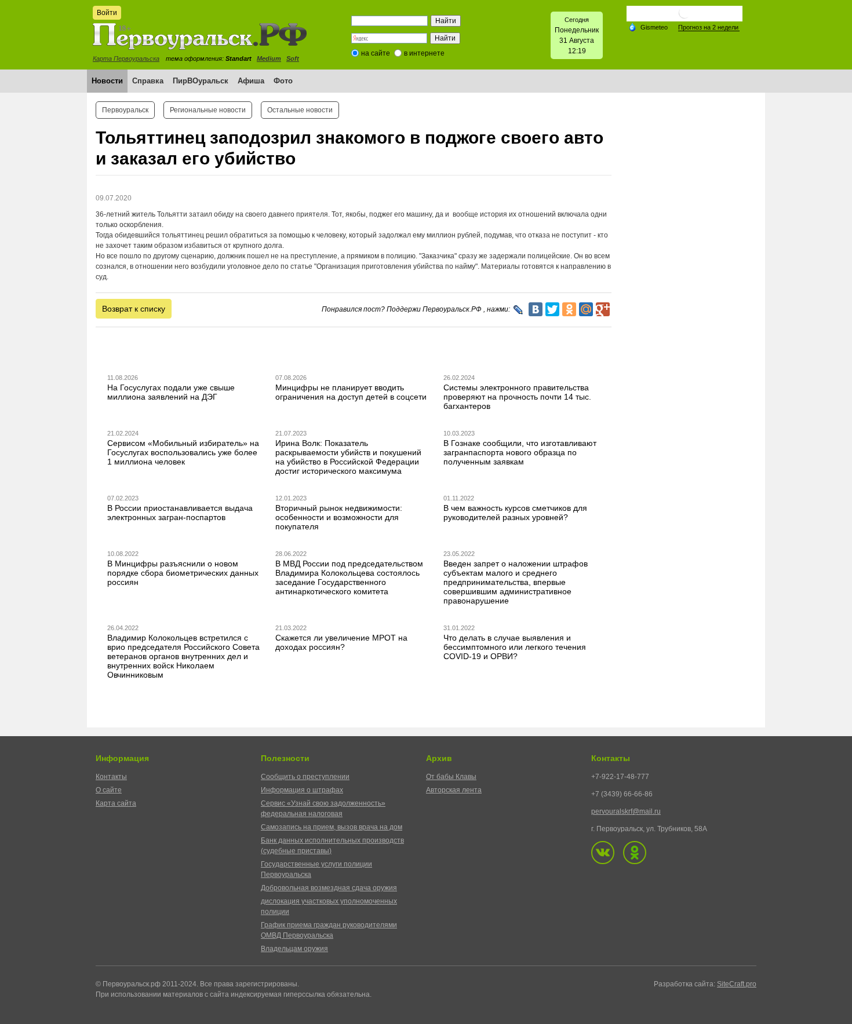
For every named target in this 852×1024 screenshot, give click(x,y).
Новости (107, 80)
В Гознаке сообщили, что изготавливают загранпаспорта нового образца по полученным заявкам (519, 452)
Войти (107, 13)
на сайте (375, 53)
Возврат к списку (133, 308)
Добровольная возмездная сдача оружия (329, 888)
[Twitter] (552, 309)
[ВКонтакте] (535, 309)
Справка (147, 80)
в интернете (424, 53)
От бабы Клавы (451, 777)
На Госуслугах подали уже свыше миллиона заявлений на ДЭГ (171, 392)
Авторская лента (454, 790)
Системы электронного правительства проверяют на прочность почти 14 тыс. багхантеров (517, 397)
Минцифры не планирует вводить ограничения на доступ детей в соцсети (351, 392)
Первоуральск (125, 110)
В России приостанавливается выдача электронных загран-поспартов (180, 512)
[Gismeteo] (648, 26)
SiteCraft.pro (736, 984)
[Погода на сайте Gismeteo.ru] (684, 17)
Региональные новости (208, 110)
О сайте (109, 790)
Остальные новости (300, 110)
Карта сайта (116, 803)
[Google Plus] (603, 309)
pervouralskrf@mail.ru (626, 811)
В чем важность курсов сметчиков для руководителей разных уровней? (515, 512)
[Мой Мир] (586, 309)
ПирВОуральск (200, 80)
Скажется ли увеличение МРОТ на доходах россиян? (341, 642)
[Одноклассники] (569, 309)
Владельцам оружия (294, 949)
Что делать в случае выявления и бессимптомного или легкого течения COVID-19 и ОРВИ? (514, 647)
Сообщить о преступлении (305, 777)
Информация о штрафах (302, 790)
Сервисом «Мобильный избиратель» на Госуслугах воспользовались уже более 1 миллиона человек (183, 452)
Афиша (251, 80)
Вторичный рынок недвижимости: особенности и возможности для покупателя (338, 517)
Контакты (111, 777)
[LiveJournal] (518, 309)
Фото (283, 80)
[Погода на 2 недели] (709, 27)
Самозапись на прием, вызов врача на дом (331, 827)
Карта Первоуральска (126, 58)
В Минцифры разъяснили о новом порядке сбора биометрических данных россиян (182, 573)
